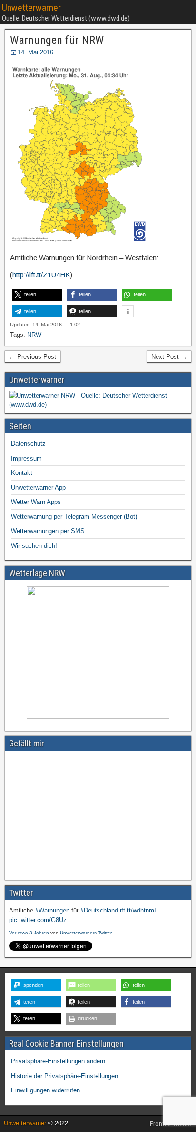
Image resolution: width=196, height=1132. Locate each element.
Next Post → (169, 356)
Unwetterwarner (31, 7)
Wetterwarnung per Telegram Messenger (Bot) (74, 516)
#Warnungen (52, 910)
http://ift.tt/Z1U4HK (41, 275)
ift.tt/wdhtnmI (138, 910)
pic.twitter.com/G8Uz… (41, 919)
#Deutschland (99, 910)
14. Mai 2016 (35, 52)
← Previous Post (32, 356)
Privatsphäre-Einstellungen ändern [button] (58, 1061)
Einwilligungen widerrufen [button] (45, 1090)
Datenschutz (28, 443)
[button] (37, 295)
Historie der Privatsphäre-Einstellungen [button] (64, 1076)
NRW (34, 334)
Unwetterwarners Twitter (86, 932)
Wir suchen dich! (34, 545)
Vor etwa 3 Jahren (29, 932)
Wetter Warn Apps (36, 501)
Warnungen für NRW (57, 40)
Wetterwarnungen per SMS (48, 531)
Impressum (26, 458)
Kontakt (21, 472)
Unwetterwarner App (38, 487)
